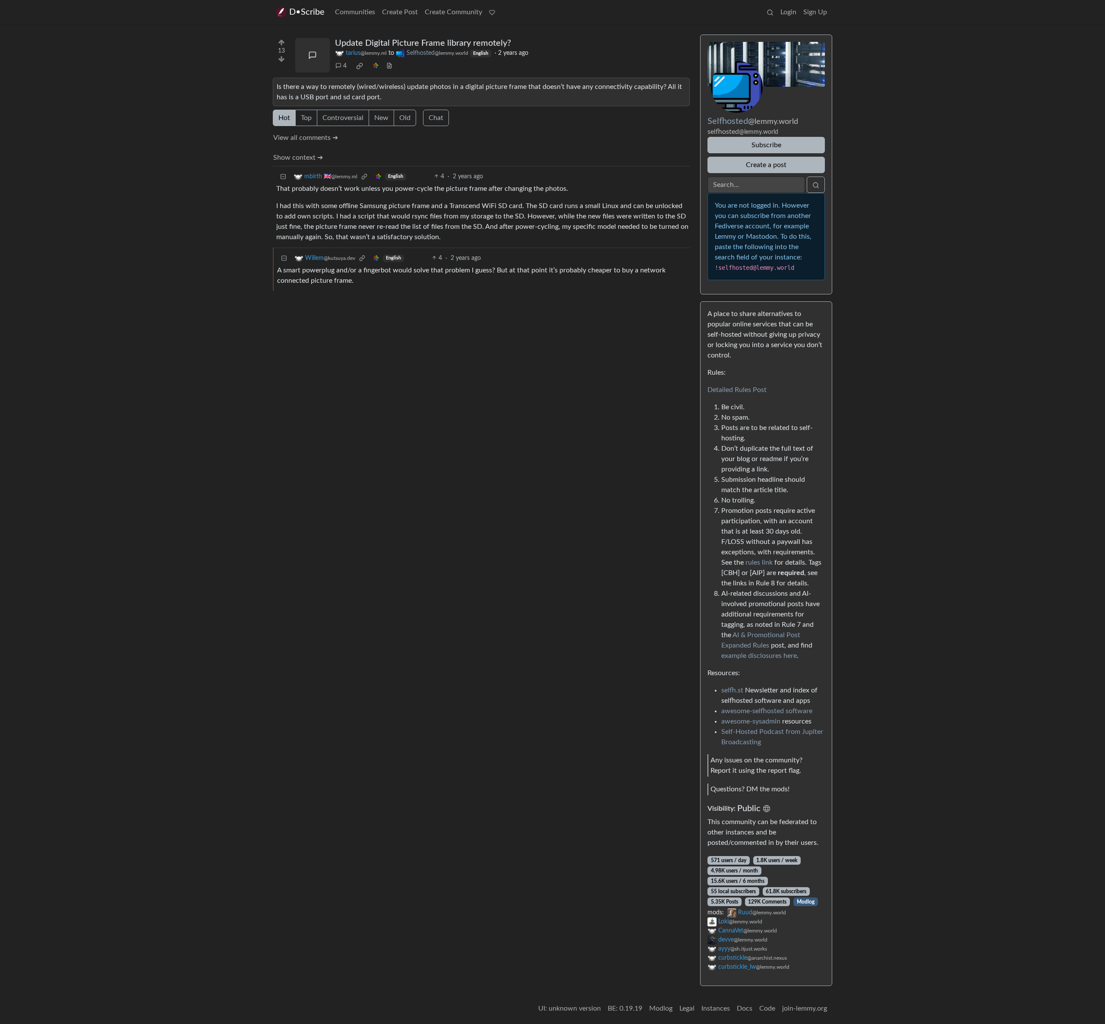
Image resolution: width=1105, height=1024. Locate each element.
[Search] (770, 12)
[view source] (389, 66)
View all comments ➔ (305, 137)
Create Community (453, 12)
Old (404, 117)
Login (788, 12)
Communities (355, 12)
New (381, 117)
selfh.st (732, 690)
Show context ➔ (298, 157)
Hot (284, 117)
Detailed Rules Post (737, 389)
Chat (436, 117)
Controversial (342, 117)
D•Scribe (307, 12)
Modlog (806, 901)
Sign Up (815, 12)
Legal (687, 1008)
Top (306, 117)
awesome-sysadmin (750, 721)
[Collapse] (283, 176)
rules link (759, 562)
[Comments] (312, 55)
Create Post (400, 12)
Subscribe (766, 145)
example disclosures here (759, 655)
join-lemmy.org (804, 1008)
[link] (359, 66)
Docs (744, 1008)
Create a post (766, 164)
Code (767, 1008)
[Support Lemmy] (492, 12)
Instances (715, 1008)
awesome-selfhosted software (766, 711)
